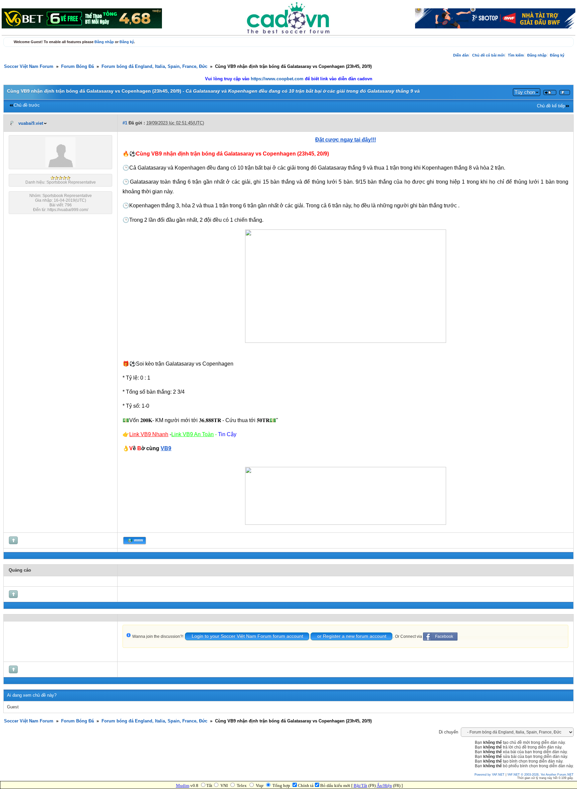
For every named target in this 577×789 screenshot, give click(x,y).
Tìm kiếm (516, 55)
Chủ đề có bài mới (488, 55)
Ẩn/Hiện (384, 785)
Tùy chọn (525, 92)
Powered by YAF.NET (489, 774)
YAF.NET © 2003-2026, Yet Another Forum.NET (540, 774)
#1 (125, 123)
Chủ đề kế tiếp (551, 106)
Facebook (444, 636)
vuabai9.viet (30, 123)
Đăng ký (127, 42)
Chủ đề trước (27, 105)
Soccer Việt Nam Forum (28, 66)
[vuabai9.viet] (60, 166)
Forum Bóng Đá (77, 66)
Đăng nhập (104, 42)
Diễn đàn (461, 55)
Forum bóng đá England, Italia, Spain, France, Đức (154, 66)
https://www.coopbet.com (278, 79)
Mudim (182, 785)
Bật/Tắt (360, 785)
